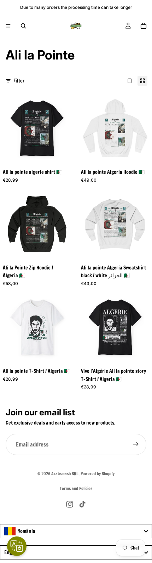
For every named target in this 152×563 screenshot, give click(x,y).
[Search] (23, 26)
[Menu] (8, 26)
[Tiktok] (82, 504)
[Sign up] (135, 444)
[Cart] (143, 26)
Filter (19, 80)
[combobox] (76, 531)
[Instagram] (69, 504)
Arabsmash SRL (64, 474)
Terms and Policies (76, 488)
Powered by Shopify (98, 474)
